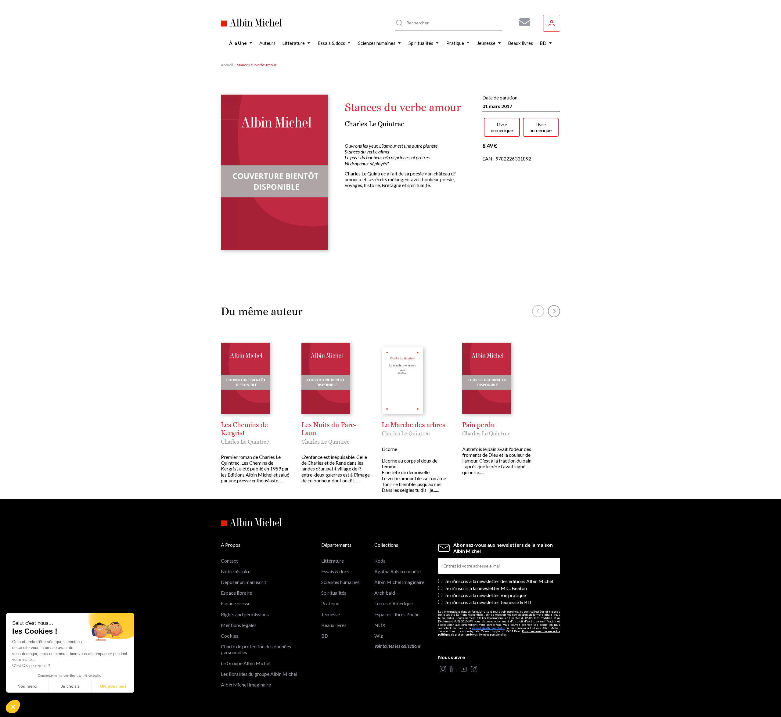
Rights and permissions (245, 614)
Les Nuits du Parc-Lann (328, 429)
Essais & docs (335, 571)
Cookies (229, 636)
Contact (229, 561)
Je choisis (70, 686)
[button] (12, 706)
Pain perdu (478, 425)
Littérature (332, 561)
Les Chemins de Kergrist (244, 429)
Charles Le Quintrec (374, 124)
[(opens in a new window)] (443, 669)
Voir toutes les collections (397, 646)
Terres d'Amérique (393, 603)
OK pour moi (113, 686)
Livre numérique (502, 127)
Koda (380, 561)
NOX (379, 625)
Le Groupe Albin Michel (245, 663)
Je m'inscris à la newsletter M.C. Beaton (486, 588)
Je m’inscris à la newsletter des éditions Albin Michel (499, 581)
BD (324, 636)
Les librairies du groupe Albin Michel (259, 674)
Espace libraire (236, 593)
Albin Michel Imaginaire (246, 684)
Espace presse (235, 603)
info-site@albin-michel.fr (488, 628)
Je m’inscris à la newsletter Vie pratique (485, 595)
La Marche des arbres (413, 425)
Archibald (384, 593)
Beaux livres (334, 625)
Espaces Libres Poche (396, 614)
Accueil (227, 65)
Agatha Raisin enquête (397, 571)
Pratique (330, 603)
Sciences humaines (340, 582)
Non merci (27, 686)
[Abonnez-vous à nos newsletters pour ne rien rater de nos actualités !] (522, 22)
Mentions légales (239, 625)
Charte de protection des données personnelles (256, 649)
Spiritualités (333, 593)
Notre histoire (235, 571)
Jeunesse (330, 614)
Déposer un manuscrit (243, 582)
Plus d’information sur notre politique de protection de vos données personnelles (499, 632)
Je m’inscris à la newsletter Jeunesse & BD (488, 602)
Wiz (378, 636)
